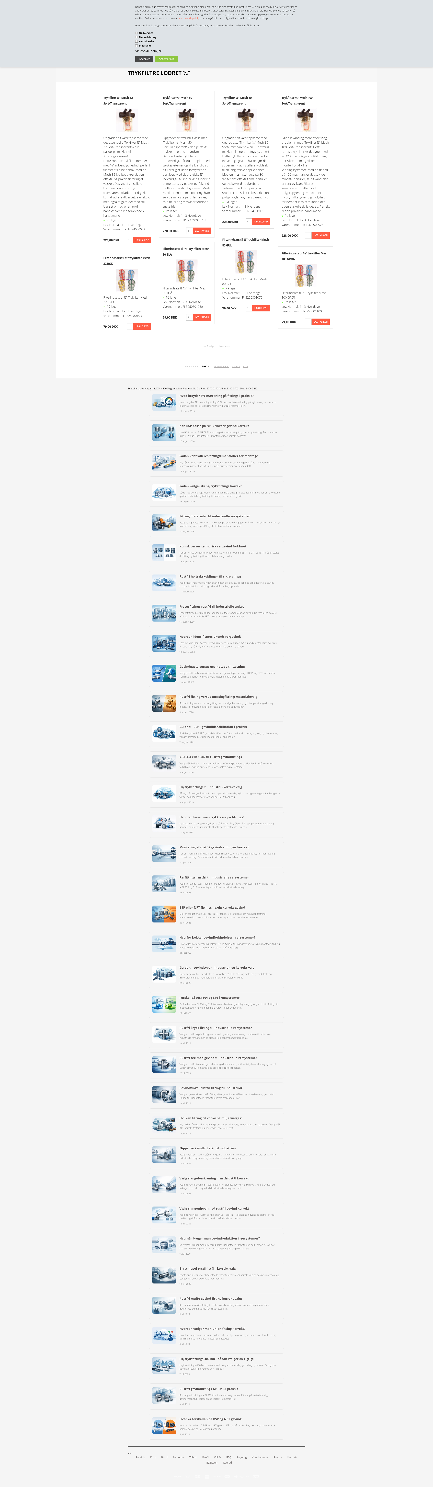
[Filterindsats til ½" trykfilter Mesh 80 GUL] (246, 262)
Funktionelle (146, 41)
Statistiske (145, 45)
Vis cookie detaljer (148, 51)
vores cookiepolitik (188, 18)
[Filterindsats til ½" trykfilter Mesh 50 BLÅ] (187, 271)
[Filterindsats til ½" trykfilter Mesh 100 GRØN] (306, 275)
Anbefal (236, 366)
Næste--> (224, 346)
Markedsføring (147, 37)
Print (245, 366)
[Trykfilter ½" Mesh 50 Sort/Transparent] (187, 120)
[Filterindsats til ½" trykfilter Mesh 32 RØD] (127, 280)
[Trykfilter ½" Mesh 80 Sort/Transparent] (246, 120)
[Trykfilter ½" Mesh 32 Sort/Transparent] (127, 120)
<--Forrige (208, 346)
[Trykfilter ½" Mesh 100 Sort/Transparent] (306, 120)
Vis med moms (221, 366)
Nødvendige (146, 33)
